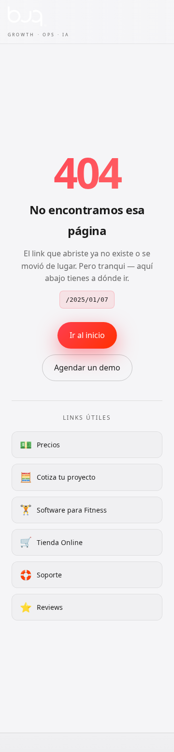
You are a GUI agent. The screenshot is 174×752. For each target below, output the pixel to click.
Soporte (41, 574)
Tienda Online (51, 541)
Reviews (41, 607)
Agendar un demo (87, 367)
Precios (40, 444)
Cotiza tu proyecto (57, 477)
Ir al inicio (87, 335)
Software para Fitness (63, 509)
